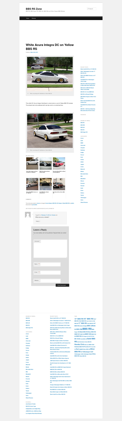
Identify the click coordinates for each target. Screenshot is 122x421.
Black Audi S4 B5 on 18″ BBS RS (88, 69)
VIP (81, 352)
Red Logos (79, 349)
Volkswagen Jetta (78, 354)
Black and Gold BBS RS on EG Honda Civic (60, 343)
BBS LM (82, 127)
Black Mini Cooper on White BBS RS (58, 392)
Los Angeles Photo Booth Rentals (34, 413)
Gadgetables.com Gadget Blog (33, 408)
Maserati (83, 169)
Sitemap (34, 18)
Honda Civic (79, 344)
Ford (82, 157)
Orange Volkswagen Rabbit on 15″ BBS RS (60, 385)
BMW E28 (82, 334)
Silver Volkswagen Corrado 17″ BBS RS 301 (60, 320)
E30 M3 (88, 336)
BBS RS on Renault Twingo (87, 94)
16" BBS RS (88, 319)
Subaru (82, 193)
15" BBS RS (78, 319)
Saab (82, 188)
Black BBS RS (84, 332)
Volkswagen (83, 197)
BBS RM (83, 125)
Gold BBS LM (84, 339)
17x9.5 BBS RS (90, 323)
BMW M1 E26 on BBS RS (56, 369)
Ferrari (82, 155)
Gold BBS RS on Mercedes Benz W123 (59, 374)
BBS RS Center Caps (31, 406)
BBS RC (82, 129)
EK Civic (77, 339)
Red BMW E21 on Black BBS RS (57, 389)
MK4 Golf (91, 344)
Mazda (82, 171)
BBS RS (54, 203)
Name (37, 264)
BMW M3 (78, 336)
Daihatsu (83, 150)
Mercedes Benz (84, 174)
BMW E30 (88, 334)
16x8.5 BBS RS (89, 321)
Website (36, 280)
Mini (81, 176)
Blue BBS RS (92, 332)
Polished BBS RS (79, 347)
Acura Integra (48, 203)
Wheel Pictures (84, 202)
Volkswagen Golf (88, 352)
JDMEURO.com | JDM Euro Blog (33, 411)
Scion (82, 190)
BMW (82, 143)
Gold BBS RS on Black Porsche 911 (58, 345)
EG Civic (92, 336)
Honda (82, 159)
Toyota (82, 195)
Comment (37, 241)
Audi (82, 140)
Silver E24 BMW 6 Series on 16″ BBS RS (59, 323)
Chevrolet (83, 145)
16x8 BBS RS (82, 321)
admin (72, 203)
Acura (38, 203)
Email (37, 272)
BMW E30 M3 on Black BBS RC (57, 372)
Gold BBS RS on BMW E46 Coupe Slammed (60, 367)
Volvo (82, 200)
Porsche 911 (87, 347)
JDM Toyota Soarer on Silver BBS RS (59, 360)
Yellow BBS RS (65, 203)
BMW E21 (77, 334)
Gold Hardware (81, 342)
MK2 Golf (87, 344)
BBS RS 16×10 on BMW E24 (87, 92)
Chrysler (83, 147)
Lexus (82, 166)
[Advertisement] (61, 32)
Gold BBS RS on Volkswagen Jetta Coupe (60, 325)
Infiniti (82, 162)
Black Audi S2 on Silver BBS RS (57, 394)
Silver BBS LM (86, 349)
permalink (34, 204)
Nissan (82, 181)
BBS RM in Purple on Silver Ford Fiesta (59, 340)
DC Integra (59, 203)
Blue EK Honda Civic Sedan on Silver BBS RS (61, 387)
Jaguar (82, 164)
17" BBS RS (82, 323)
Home (27, 18)
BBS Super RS (84, 132)
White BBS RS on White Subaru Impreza (59, 358)
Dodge (82, 152)
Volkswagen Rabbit (88, 354)
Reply (38, 221)
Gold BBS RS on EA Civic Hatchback (58, 356)
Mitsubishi (83, 178)
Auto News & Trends (30, 404)
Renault (82, 185)
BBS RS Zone (34, 8)
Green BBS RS (88, 342)
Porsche (83, 183)
